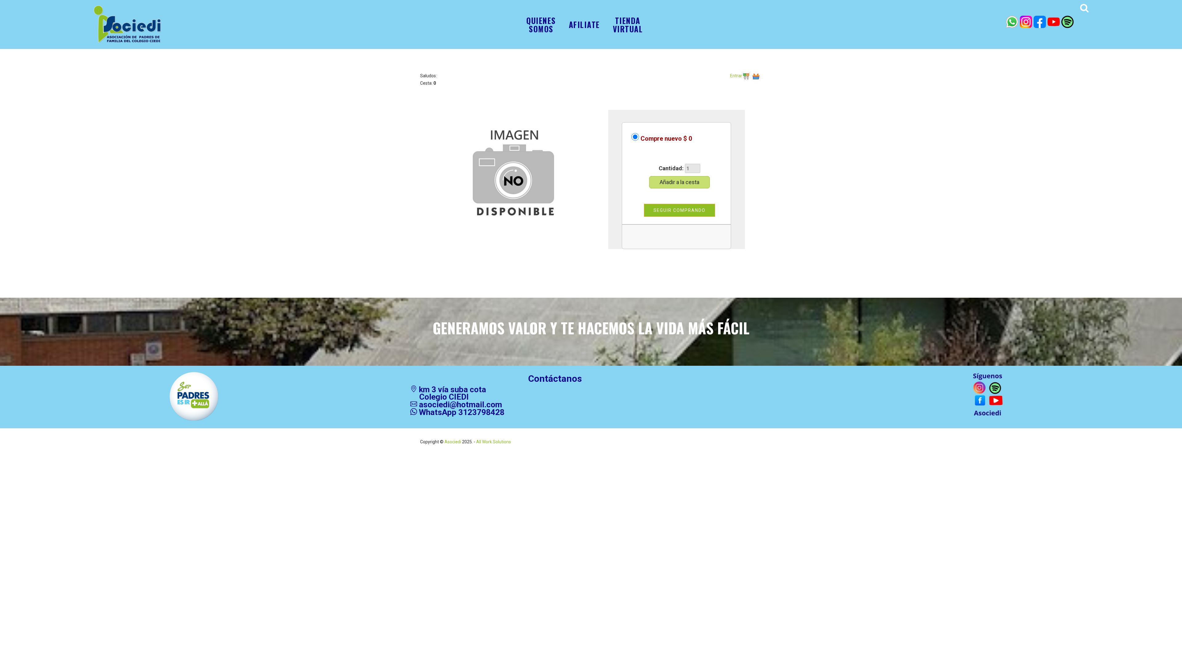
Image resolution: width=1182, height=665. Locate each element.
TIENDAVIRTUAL (628, 24)
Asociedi (452, 441)
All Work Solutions (493, 441)
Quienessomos (541, 24)
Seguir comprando (679, 210)
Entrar (736, 75)
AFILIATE (584, 24)
